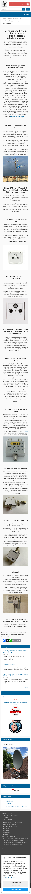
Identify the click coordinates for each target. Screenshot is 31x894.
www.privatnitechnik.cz (10, 824)
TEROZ (26, 431)
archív (26, 687)
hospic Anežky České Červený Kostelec (16, 806)
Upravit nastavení (16, 882)
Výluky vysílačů (10, 805)
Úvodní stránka (7, 18)
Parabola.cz (9, 803)
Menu (27, 14)
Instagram (7, 832)
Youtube (6, 830)
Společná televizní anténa (8, 851)
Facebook (6, 828)
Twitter (6, 834)
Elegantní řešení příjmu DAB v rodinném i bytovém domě (17, 117)
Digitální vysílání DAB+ (10, 20)
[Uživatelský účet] (28, 9)
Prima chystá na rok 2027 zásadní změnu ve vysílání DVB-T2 (15, 651)
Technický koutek (17, 18)
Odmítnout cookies (16, 886)
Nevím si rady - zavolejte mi (18, 4)
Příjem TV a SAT (5, 849)
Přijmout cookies (16, 889)
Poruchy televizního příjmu (8, 853)
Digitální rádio (9, 801)
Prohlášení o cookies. (9, 877)
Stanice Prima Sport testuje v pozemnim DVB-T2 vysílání (15, 675)
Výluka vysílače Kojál (9, 664)
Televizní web (9, 800)
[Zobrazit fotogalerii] (15, 763)
